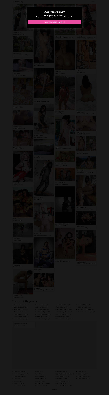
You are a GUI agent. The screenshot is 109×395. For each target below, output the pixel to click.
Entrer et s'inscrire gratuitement (54, 22)
